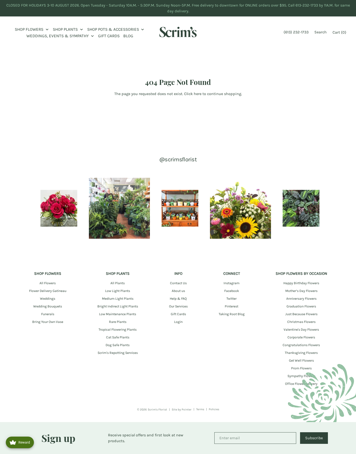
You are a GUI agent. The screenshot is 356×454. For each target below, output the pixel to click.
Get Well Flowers (301, 360)
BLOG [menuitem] (128, 35)
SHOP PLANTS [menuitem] (65, 29)
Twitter (231, 299)
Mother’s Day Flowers (301, 291)
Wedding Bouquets (47, 306)
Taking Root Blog (232, 314)
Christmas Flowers (301, 322)
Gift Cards (178, 314)
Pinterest (231, 306)
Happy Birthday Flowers (301, 283)
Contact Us (178, 283)
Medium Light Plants (117, 299)
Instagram (232, 283)
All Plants (117, 283)
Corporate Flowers (301, 337)
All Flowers (47, 283)
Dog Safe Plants (118, 345)
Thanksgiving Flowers (301, 353)
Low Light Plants (117, 291)
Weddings (47, 299)
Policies (214, 409)
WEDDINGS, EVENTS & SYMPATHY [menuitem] (57, 35)
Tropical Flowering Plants (118, 329)
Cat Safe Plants (117, 337)
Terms (200, 409)
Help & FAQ (178, 299)
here (197, 93)
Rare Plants (117, 322)
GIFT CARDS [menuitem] (109, 35)
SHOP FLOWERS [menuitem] (29, 29)
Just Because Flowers (301, 314)
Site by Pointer (182, 409)
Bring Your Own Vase (47, 322)
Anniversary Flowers (301, 299)
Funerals (47, 314)
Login (178, 322)
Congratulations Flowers (301, 345)
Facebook (231, 291)
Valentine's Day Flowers (301, 329)
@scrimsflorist (178, 159)
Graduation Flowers (301, 306)
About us (178, 291)
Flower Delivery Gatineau (47, 291)
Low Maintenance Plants (117, 314)
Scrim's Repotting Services (118, 353)
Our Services (178, 306)
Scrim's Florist (157, 409)
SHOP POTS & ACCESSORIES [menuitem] (113, 29)
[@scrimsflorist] (58, 208)
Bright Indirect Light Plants (117, 306)
